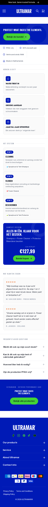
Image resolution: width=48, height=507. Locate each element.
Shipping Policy (9, 494)
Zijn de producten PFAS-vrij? (17, 372)
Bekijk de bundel (15, 37)
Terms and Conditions (24, 491)
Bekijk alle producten (24, 401)
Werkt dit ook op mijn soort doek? (20, 347)
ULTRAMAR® (27, 499)
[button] (4, 11)
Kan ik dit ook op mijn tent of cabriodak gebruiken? (17, 355)
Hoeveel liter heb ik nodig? (16, 364)
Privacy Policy (8, 491)
